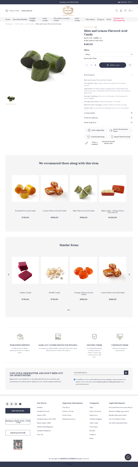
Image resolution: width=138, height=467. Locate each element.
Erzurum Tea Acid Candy (25, 211)
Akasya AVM (41, 415)
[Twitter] (11, 404)
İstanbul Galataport (44, 431)
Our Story (66, 407)
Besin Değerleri (90, 122)
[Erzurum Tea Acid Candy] (25, 188)
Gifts (91, 407)
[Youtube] (20, 404)
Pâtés (92, 438)
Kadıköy (40, 407)
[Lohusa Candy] (25, 270)
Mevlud (92, 431)
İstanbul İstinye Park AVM (46, 419)
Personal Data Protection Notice (121, 407)
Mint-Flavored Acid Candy (83, 211)
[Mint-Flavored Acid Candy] (83, 188)
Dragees (93, 434)
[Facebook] (7, 404)
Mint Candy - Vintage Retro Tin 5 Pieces (112, 211)
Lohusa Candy (25, 293)
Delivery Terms (68, 411)
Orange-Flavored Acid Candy (83, 293)
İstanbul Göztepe (43, 411)
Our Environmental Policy (118, 423)
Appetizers (94, 415)
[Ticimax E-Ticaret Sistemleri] (69, 464)
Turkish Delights (96, 419)
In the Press (66, 415)
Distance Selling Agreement (119, 411)
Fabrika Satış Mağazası (45, 427)
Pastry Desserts (95, 411)
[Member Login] (121, 11)
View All (40, 434)
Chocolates (94, 427)
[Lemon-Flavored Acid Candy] (54, 188)
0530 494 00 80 (18, 411)
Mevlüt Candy (54, 293)
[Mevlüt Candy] (54, 270)
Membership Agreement (118, 415)
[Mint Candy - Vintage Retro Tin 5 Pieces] (112, 188)
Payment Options (91, 118)
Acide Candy (94, 423)
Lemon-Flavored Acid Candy (54, 211)
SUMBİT (126, 373)
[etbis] (18, 444)
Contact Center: (14, 11)
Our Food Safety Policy (117, 419)
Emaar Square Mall (43, 423)
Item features (89, 75)
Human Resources (68, 419)
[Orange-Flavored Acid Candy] (83, 270)
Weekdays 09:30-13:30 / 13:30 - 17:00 (17, 422)
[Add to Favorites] (130, 65)
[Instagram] (16, 404)
